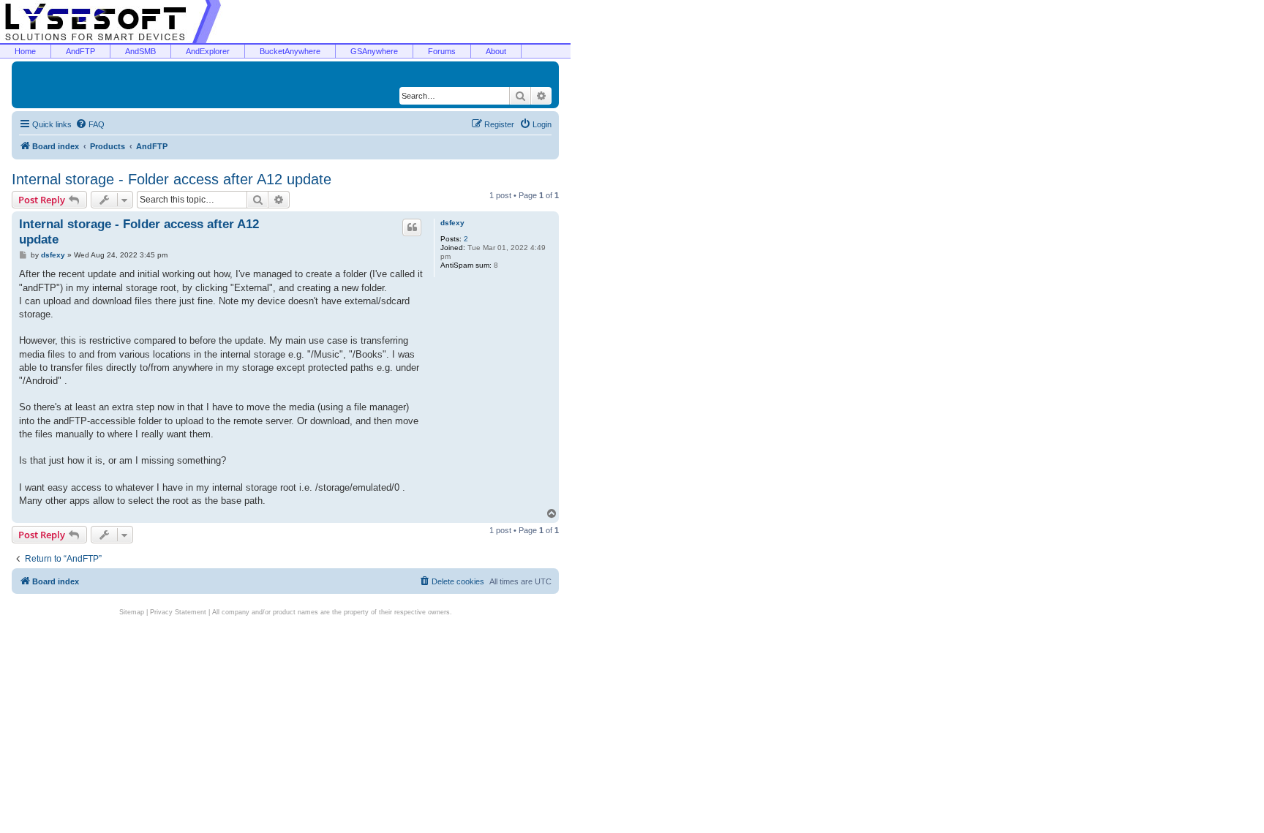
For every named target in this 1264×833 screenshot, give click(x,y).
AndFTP (80, 51)
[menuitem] (90, 124)
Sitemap (131, 612)
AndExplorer (208, 51)
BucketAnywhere (290, 51)
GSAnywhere (374, 51)
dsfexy (452, 223)
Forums (442, 51)
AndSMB (140, 51)
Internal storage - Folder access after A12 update (171, 179)
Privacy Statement (178, 612)
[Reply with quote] (411, 227)
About (496, 51)
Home (25, 51)
